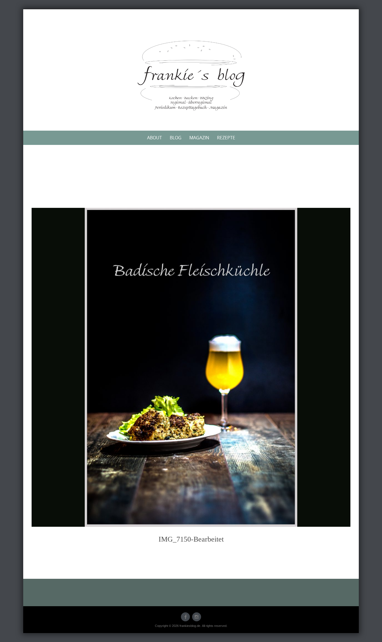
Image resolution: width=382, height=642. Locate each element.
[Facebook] (185, 616)
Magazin (199, 138)
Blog (175, 138)
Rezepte (226, 138)
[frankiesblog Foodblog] (191, 75)
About (154, 138)
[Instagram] (196, 616)
